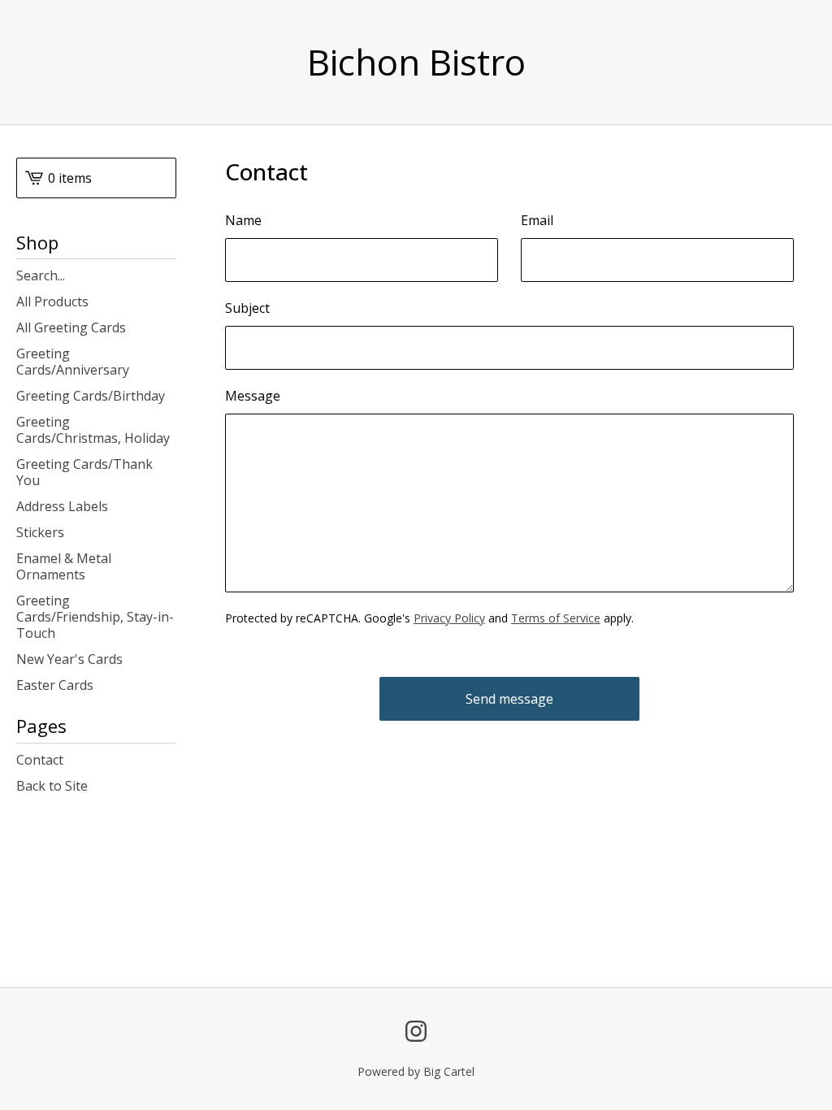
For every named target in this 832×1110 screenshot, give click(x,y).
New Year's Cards (69, 659)
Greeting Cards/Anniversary (72, 362)
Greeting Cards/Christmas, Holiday (93, 430)
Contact (39, 760)
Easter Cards (54, 685)
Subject (247, 308)
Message (252, 396)
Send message (509, 699)
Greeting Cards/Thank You (84, 472)
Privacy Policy (449, 618)
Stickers (40, 532)
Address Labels (62, 506)
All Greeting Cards (71, 327)
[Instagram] (416, 1031)
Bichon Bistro (416, 62)
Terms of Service (555, 618)
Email (537, 220)
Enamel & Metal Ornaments (63, 566)
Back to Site (52, 786)
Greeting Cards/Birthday (90, 396)
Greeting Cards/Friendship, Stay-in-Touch (95, 617)
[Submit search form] (164, 275)
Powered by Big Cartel (416, 1071)
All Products (52, 301)
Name (243, 220)
